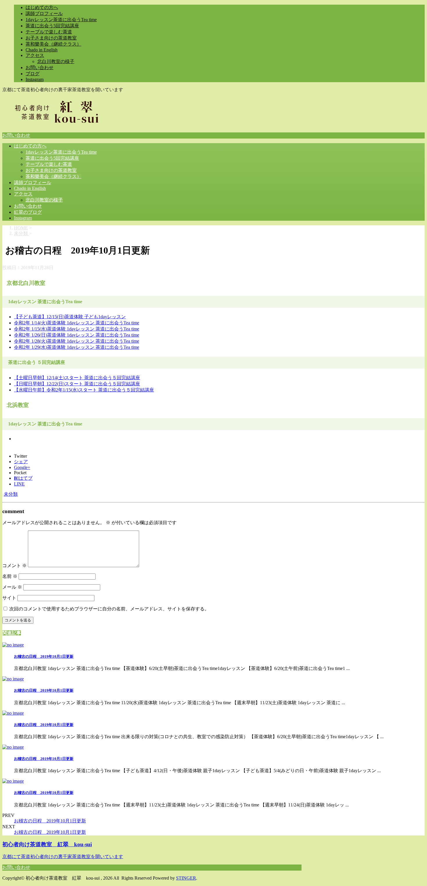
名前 (9, 576)
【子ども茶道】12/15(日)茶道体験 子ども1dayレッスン (70, 316)
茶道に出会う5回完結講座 (52, 25)
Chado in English (42, 49)
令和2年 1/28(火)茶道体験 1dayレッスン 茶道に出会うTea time (76, 341)
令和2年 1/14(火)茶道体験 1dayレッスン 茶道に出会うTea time (76, 322)
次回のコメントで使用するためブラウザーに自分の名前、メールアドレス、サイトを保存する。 (109, 608)
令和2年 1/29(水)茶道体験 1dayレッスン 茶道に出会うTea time (76, 347)
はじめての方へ (42, 7)
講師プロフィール (44, 13)
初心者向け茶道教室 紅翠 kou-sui (47, 844)
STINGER (186, 878)
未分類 (11, 494)
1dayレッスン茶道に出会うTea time (61, 19)
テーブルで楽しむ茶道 (49, 31)
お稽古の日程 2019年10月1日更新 (43, 656)
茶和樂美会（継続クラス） (53, 44)
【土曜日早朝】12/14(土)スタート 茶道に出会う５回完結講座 (77, 377)
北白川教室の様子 (55, 61)
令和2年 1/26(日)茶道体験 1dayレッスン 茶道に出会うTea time (76, 335)
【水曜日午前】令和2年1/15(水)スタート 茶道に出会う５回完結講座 (84, 389)
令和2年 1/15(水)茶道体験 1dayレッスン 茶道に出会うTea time (76, 328)
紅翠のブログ (28, 212)
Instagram (35, 79)
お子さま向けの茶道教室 (51, 37)
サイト (9, 597)
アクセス (35, 55)
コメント (14, 565)
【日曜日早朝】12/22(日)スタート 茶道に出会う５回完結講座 (77, 383)
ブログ (33, 73)
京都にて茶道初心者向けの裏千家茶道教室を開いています (62, 856)
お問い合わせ (39, 67)
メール (12, 587)
